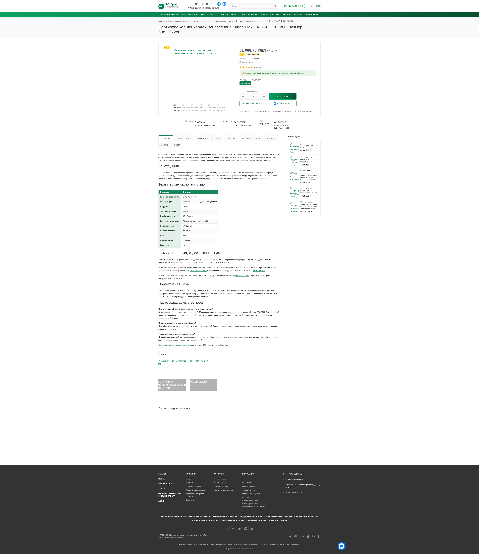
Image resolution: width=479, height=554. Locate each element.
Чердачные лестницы (251, 516)
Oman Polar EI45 (242, 275)
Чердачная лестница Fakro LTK (308, 146)
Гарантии (286, 15)
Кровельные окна (273, 516)
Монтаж (164, 145)
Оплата (263, 15)
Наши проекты (165, 484)
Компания (191, 474)
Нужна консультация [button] (253, 103)
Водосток (273, 520)
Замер (177, 145)
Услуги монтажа (190, 15)
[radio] (245, 83)
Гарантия (271, 138)
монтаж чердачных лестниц (181, 345)
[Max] (224, 4)
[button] (293, 6)
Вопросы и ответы (248, 490)
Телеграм (233, 528)
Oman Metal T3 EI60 (198, 270)
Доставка (274, 15)
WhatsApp (239, 528)
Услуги (161, 489)
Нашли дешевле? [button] (248, 62)
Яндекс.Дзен (252, 528)
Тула (217, 8)
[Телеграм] (219, 4)
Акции (161, 501)
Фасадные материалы (233, 520)
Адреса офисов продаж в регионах (195, 495)
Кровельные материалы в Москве (171, 537)
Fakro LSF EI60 (259, 270)
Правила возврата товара (223, 490)
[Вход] (311, 6)
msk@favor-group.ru (294, 479)
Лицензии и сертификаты (195, 490)
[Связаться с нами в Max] (341, 545)
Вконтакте (227, 528)
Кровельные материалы (225, 516)
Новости (189, 479)
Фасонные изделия (256, 520)
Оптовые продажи (248, 15)
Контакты (299, 15)
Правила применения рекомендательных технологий (253, 505)
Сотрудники (190, 500)
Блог (243, 479)
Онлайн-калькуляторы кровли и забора (169, 495)
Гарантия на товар (221, 486)
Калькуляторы (208, 15)
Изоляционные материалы (205, 520)
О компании (312, 15)
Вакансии (189, 482)
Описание (165, 138)
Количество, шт (253, 92)
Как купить (203, 138)
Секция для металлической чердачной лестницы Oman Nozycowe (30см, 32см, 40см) (308, 175)
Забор (284, 520)
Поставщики (246, 482)
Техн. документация (250, 138)
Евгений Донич (248, 549)
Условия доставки (220, 482)
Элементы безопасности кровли (301, 516)
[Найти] (275, 6)
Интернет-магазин (170, 15)
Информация (247, 474)
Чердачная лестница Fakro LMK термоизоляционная (308, 190)
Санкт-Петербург (206, 8)
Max (246, 528)
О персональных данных (250, 494)
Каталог (162, 474)
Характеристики (184, 138)
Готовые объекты (227, 15)
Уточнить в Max (284, 103)
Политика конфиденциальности (249, 499)
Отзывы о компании (193, 486)
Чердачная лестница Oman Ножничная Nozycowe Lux (308, 159)
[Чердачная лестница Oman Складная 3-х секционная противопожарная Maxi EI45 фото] (199, 74)
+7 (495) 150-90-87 (201, 3)
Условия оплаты (220, 479)
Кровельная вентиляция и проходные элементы (185, 516)
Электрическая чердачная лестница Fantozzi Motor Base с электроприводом (309, 205)
